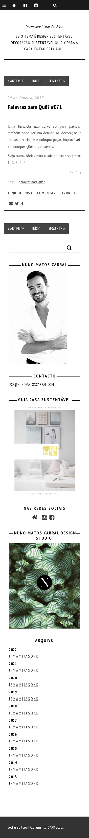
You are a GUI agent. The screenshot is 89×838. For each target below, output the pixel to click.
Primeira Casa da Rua (44, 27)
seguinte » (56, 80)
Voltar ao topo (18, 827)
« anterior (16, 80)
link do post (20, 192)
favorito (68, 192)
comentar (46, 192)
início (36, 80)
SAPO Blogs (56, 827)
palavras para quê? (32, 181)
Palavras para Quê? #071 (35, 107)
